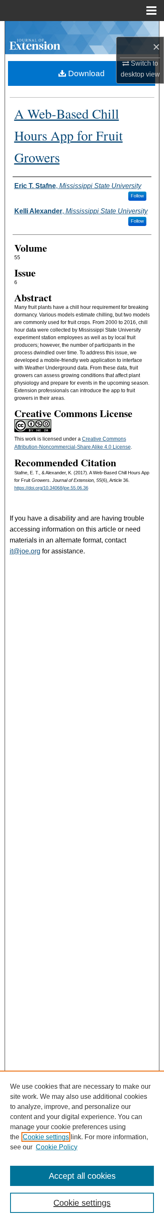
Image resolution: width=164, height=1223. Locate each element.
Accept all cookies (82, 1175)
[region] (82, 1147)
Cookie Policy (56, 1147)
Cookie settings (46, 1137)
